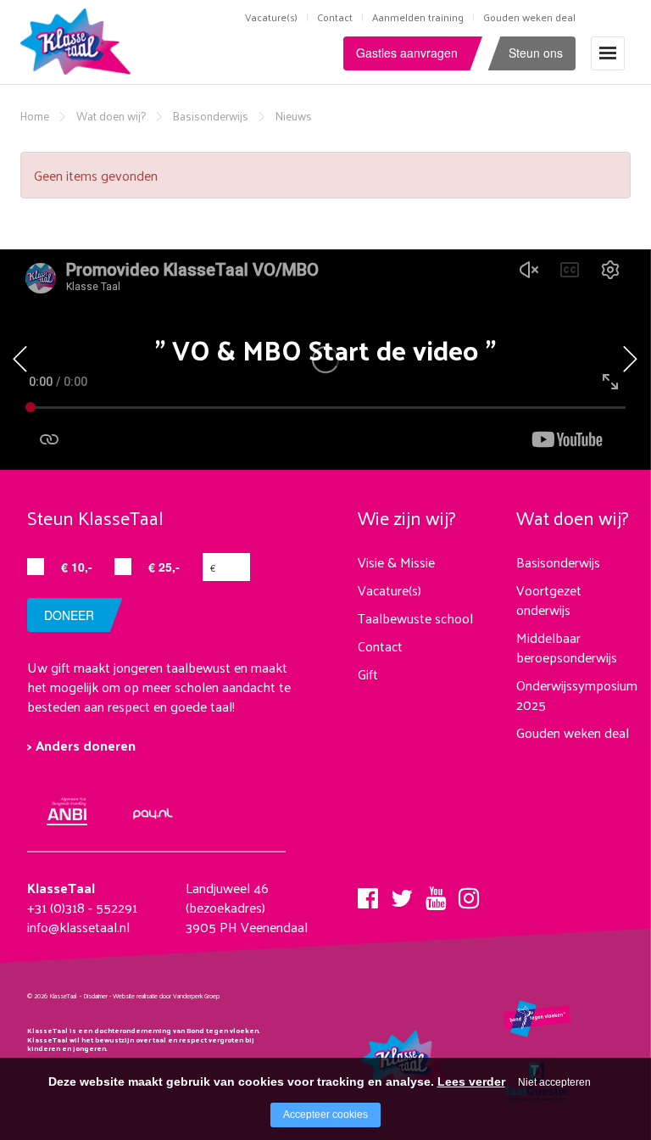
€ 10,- (76, 566)
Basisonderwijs (210, 115)
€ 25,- (164, 566)
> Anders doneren (81, 745)
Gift (368, 674)
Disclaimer (95, 996)
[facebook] (368, 893)
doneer (69, 614)
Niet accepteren (554, 1082)
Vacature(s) (271, 17)
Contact (335, 17)
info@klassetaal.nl (78, 926)
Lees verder (471, 1081)
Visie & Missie (396, 562)
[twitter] (402, 893)
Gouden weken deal (529, 17)
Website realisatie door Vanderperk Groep (166, 996)
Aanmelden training (418, 17)
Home (34, 115)
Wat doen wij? (111, 115)
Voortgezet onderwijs (548, 600)
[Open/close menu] (607, 53)
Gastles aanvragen (407, 52)
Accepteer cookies (325, 1114)
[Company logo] (79, 39)
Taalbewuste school (415, 618)
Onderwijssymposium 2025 (576, 695)
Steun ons (536, 52)
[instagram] (469, 893)
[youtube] (436, 893)
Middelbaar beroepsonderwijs (566, 647)
